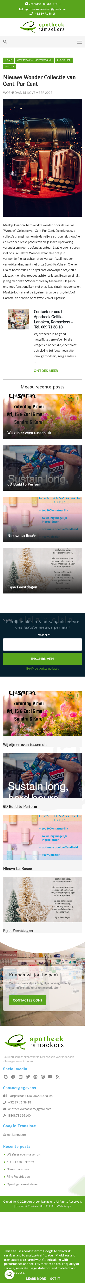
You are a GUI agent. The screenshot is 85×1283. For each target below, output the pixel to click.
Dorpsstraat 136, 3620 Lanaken (31, 1096)
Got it (55, 1279)
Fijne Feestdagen (18, 1176)
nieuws (9, 66)
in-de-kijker (64, 60)
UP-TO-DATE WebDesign (55, 1206)
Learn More (36, 1279)
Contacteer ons (27, 1000)
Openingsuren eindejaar (23, 1184)
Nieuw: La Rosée (18, 1169)
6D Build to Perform (20, 1162)
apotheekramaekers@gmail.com (29, 1109)
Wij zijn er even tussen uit (23, 1154)
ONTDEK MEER (46, 370)
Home (8, 60)
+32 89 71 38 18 (19, 1102)
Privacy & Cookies (27, 1206)
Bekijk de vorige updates (42, 668)
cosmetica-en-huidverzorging (34, 60)
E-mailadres (43, 635)
